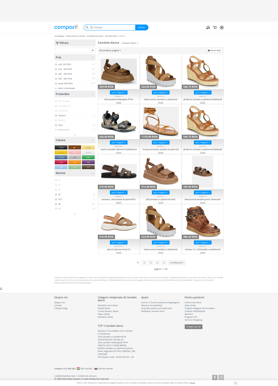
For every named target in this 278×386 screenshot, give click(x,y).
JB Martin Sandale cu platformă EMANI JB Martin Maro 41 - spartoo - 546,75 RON (202, 101)
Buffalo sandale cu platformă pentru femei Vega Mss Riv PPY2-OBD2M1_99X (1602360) (116, 351)
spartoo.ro (160, 96)
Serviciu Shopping (193, 319)
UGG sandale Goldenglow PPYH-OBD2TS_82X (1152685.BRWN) (118, 101)
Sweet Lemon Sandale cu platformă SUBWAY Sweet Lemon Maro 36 (160, 251)
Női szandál (86, 368)
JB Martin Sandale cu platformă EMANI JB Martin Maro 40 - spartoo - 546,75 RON (202, 151)
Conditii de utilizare (87, 376)
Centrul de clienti (193, 302)
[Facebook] (214, 377)
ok (93, 50)
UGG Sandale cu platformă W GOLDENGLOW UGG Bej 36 (112, 338)
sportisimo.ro (118, 246)
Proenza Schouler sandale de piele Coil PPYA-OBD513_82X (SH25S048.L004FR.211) (160, 151)
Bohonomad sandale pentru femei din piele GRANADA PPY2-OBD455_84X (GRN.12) (203, 201)
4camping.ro (118, 146)
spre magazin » (118, 92)
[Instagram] (221, 377)
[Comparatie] (208, 27)
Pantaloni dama (105, 317)
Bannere (189, 314)
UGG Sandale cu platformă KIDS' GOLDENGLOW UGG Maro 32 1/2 (161, 201)
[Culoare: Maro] (74, 147)
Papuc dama (104, 314)
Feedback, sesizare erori (152, 311)
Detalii (118, 102)
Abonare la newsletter (152, 305)
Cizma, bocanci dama (108, 311)
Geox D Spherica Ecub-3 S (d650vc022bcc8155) (118, 251)
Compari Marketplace (195, 311)
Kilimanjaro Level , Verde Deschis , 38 (116, 357)
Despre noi (59, 302)
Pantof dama (104, 308)
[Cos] (215, 27)
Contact (58, 305)
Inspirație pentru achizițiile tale (156, 308)
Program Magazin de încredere (200, 308)
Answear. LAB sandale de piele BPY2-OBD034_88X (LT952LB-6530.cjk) (119, 201)
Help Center (190, 305)
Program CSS (191, 317)
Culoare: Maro (129, 43)
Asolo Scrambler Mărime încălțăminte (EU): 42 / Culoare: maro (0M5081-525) (119, 151)
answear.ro (119, 96)
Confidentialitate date (64, 376)
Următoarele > (177, 262)
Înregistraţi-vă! (193, 326)
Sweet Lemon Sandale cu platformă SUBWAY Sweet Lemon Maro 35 (160, 101)
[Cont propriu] (221, 27)
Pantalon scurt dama (108, 305)
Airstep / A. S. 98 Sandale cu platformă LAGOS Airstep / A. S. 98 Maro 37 (202, 251)
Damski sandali (105, 368)
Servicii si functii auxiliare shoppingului (160, 302)
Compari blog (60, 308)
